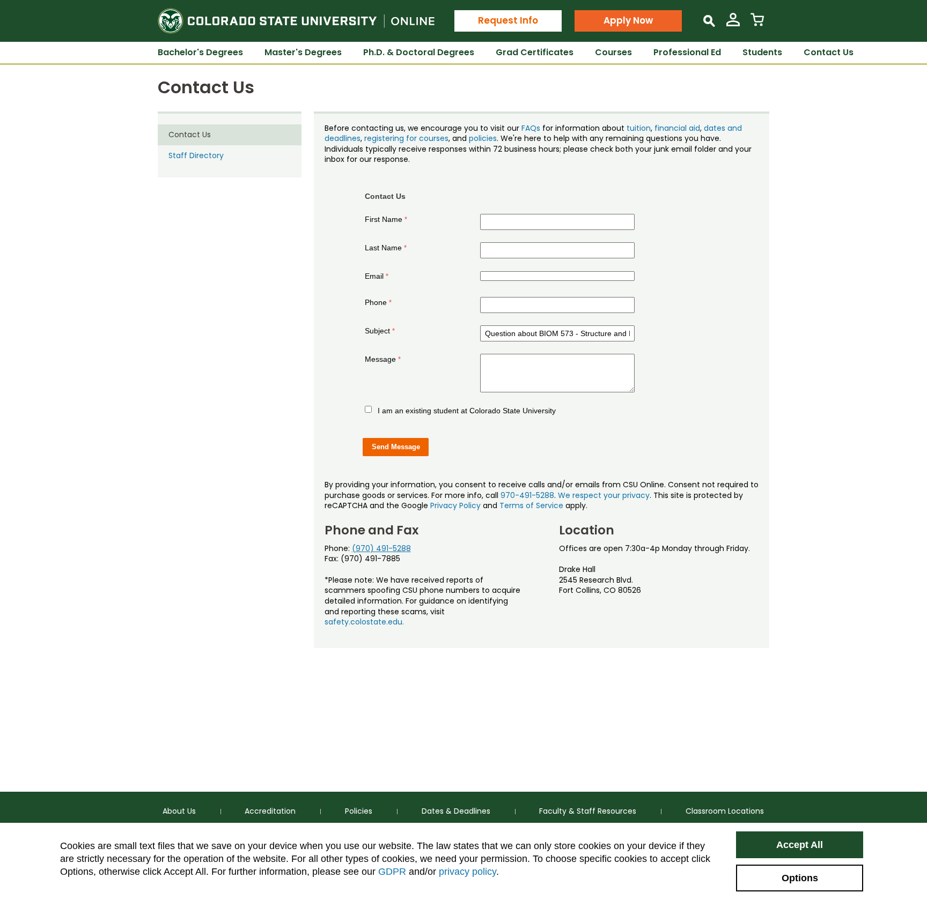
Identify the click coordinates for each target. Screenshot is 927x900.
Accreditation (270, 811)
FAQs (530, 128)
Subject (377, 330)
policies (483, 138)
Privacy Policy (455, 505)
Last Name (383, 247)
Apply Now (628, 20)
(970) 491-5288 (381, 548)
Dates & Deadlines (456, 811)
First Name (383, 219)
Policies (358, 811)
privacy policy (467, 871)
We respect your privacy (604, 495)
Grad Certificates (534, 52)
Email (374, 276)
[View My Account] (733, 24)
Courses (613, 52)
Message (380, 359)
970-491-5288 (527, 495)
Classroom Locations (725, 811)
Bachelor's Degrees (200, 52)
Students (762, 52)
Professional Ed (687, 52)
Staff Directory (196, 155)
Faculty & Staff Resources (587, 811)
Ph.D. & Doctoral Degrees (418, 52)
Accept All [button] (799, 844)
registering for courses (406, 138)
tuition (639, 128)
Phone (376, 302)
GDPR (392, 871)
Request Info (508, 20)
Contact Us (829, 52)
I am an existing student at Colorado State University (467, 410)
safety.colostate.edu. (364, 621)
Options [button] (800, 878)
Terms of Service (531, 505)
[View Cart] (757, 24)
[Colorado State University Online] (296, 21)
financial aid (677, 128)
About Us (179, 811)
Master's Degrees (303, 52)
